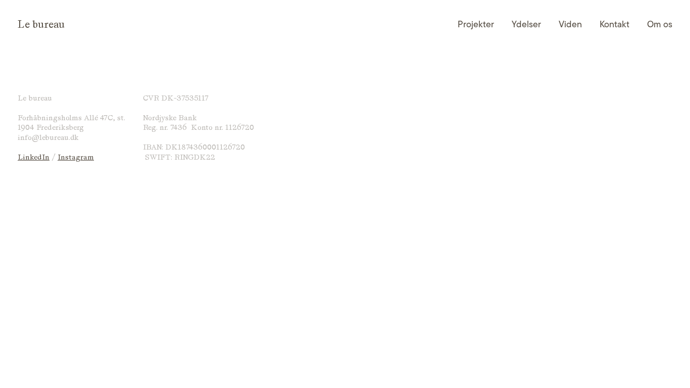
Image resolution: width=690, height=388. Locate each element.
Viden (570, 24)
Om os (659, 24)
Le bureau (41, 24)
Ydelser (526, 24)
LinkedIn (34, 157)
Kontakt (614, 24)
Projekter (476, 24)
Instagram (76, 157)
